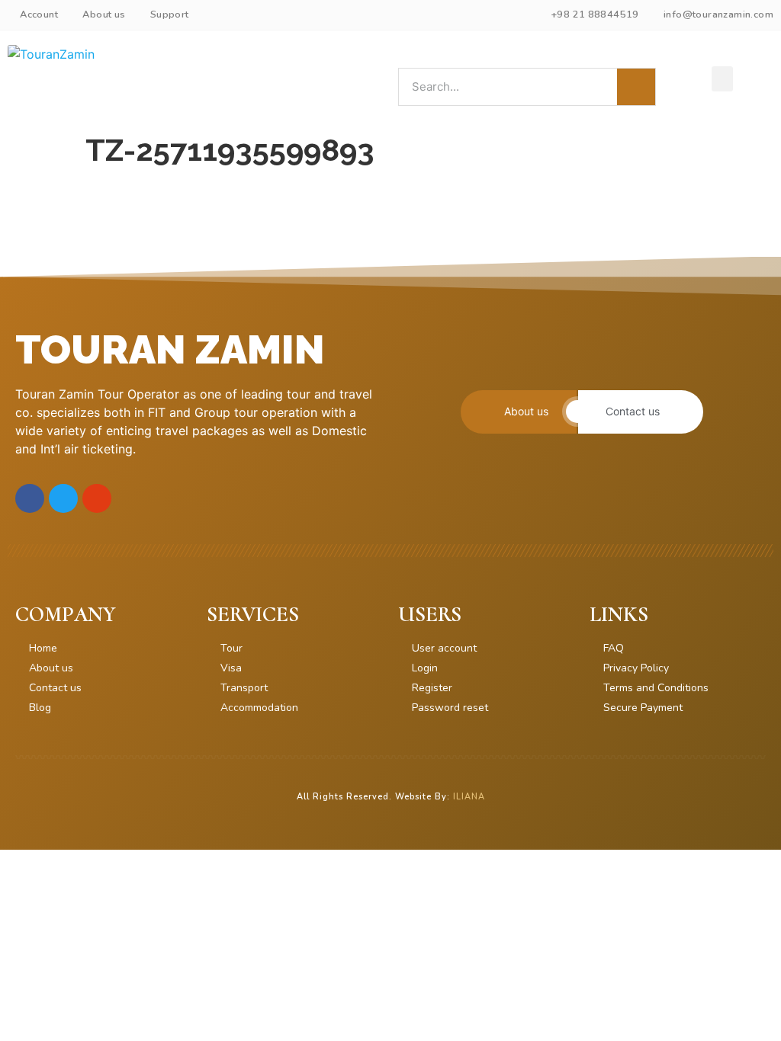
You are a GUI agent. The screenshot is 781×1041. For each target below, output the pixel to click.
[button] (722, 78)
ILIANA (469, 796)
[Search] (636, 87)
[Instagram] (96, 498)
